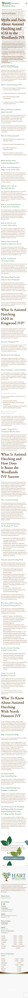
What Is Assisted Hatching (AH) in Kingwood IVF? (13, 316)
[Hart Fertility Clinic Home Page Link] (14, 876)
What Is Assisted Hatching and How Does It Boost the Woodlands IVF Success (13, 465)
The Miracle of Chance (6, 898)
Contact (3, 690)
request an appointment (18, 820)
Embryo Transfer (7, 588)
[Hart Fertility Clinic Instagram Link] (4, 904)
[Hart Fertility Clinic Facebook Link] (1, 904)
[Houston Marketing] (14, 990)
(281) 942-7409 (4, 929)
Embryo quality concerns (9, 550)
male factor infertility (14, 102)
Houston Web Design (19, 989)
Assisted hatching (5, 482)
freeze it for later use (19, 754)
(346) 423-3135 (4, 924)
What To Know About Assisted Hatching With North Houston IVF (12, 707)
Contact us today (5, 302)
